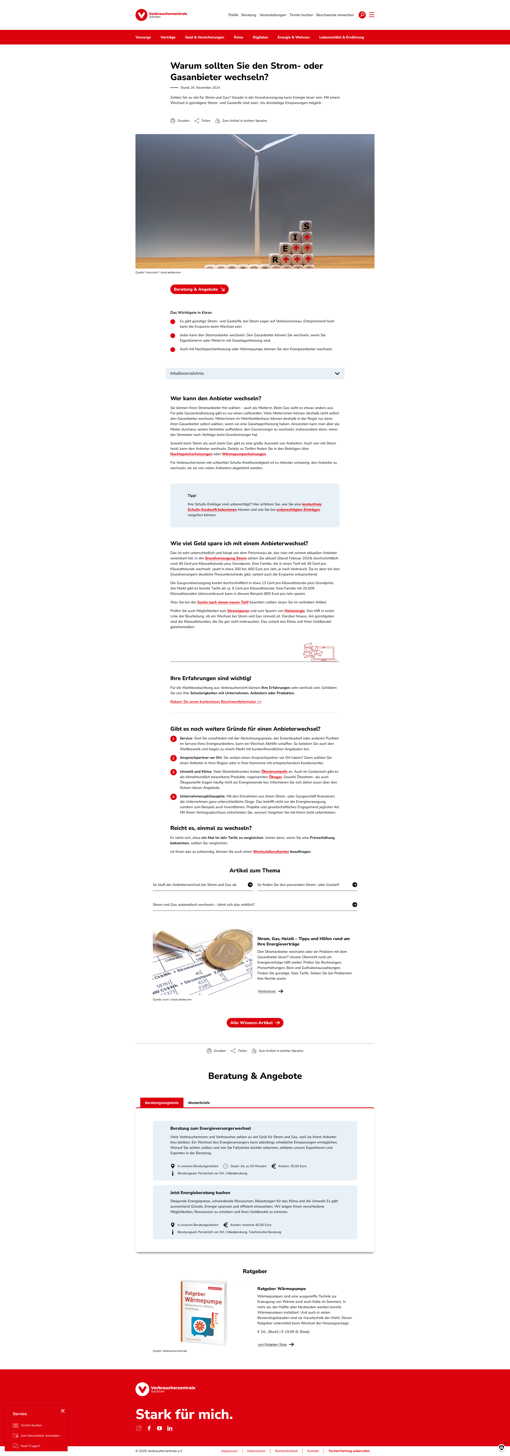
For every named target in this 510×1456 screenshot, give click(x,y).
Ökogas (275, 777)
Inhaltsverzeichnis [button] (187, 373)
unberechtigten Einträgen (298, 509)
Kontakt (313, 1451)
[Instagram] (138, 1428)
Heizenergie (294, 610)
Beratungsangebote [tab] (162, 1103)
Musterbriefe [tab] (199, 1103)
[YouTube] (159, 1428)
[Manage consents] (501, 1447)
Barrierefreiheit (286, 1451)
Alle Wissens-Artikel (251, 1023)
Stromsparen (238, 610)
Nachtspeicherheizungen (191, 454)
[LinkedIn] (170, 1428)
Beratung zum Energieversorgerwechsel (210, 1128)
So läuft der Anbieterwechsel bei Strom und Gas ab (194, 884)
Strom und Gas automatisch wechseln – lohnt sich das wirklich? (204, 904)
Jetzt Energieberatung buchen (200, 1192)
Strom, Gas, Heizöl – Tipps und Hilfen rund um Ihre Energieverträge (303, 941)
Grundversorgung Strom (226, 558)
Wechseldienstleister (271, 851)
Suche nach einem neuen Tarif (223, 602)
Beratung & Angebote (196, 289)
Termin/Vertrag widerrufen (349, 1451)
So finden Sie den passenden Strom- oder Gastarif (298, 884)
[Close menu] (62, 1410)
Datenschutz (256, 1451)
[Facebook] (149, 1428)
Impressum (229, 1451)
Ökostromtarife (274, 771)
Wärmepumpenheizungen (244, 454)
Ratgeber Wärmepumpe (281, 1288)
